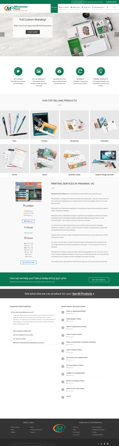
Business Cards (74, 175)
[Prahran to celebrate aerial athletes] (63, 312)
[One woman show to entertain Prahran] (63, 359)
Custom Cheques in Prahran (74, 350)
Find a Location (15, 427)
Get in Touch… (99, 280)
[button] (2, 34)
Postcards (104, 141)
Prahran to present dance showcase (76, 326)
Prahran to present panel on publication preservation (81, 342)
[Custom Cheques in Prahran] (63, 351)
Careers (95, 432)
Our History (76, 432)
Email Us (29, 221)
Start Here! (44, 32)
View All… (69, 396)
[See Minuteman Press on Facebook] (98, 443)
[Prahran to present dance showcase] (63, 328)
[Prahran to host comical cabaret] (63, 390)
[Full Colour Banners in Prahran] (63, 366)
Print (12, 429)
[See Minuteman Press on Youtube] (107, 443)
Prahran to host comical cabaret (75, 388)
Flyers (44, 175)
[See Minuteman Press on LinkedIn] (104, 443)
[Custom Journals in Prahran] (63, 335)
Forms (14, 175)
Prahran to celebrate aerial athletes (76, 311)
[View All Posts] (63, 397)
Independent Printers (99, 429)
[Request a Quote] (39, 71)
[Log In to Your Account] (80, 71)
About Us (75, 427)
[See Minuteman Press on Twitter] (101, 443)
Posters (44, 141)
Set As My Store (28, 262)
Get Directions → (28, 215)
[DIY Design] (18, 71)
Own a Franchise (97, 427)
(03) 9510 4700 (111, 2)
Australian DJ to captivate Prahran (75, 373)
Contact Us (76, 434)
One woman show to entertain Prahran (77, 357)
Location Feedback (98, 434)
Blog (74, 429)
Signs (32, 427)
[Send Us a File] (59, 71)
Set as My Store (77, 2)
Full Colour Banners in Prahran (74, 365)
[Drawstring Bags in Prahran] (63, 320)
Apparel (33, 432)
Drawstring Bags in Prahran (73, 319)
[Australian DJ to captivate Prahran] (63, 374)
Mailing (13, 432)
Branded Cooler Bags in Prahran (75, 380)
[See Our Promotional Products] (101, 71)
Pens (14, 141)
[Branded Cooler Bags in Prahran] (63, 382)
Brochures (74, 141)
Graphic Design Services (104, 175)
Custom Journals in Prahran (74, 334)
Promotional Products (37, 429)
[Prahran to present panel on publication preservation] (63, 343)
